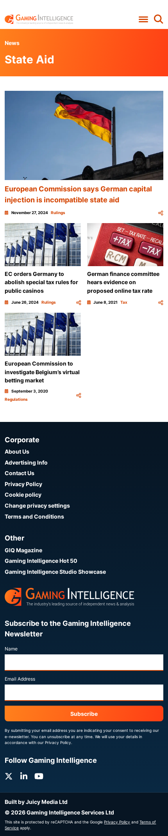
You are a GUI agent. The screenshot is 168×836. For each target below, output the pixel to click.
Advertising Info (26, 462)
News (12, 43)
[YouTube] (38, 776)
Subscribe (84, 713)
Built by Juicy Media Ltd (36, 801)
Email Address (20, 679)
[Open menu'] (143, 20)
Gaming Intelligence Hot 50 (41, 560)
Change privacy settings (37, 505)
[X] (9, 776)
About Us (17, 451)
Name (11, 649)
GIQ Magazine (23, 550)
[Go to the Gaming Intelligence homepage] (39, 19)
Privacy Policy (23, 484)
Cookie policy (23, 494)
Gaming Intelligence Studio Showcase (55, 571)
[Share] (160, 213)
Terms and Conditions (34, 516)
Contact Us (19, 473)
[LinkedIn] (23, 776)
